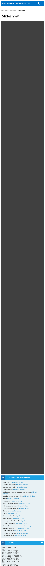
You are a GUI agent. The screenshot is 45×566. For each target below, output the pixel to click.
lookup (21, 482)
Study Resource (8, 3)
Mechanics (21, 10)
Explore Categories (23, 3)
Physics (13, 10)
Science (7, 10)
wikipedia (15, 482)
